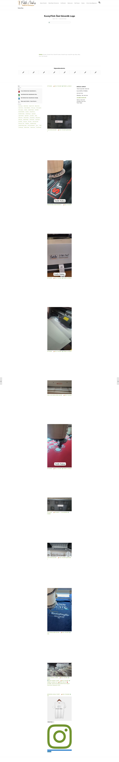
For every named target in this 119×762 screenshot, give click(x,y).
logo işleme (34, 113)
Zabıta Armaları (26, 127)
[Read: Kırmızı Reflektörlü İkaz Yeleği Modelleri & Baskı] (19, 91)
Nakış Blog (20, 8)
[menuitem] (43, 3)
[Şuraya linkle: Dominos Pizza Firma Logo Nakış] (54, 72)
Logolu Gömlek (20, 115)
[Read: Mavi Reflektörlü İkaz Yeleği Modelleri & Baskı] (19, 98)
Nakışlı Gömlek (25, 119)
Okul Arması (37, 119)
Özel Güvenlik (44, 56)
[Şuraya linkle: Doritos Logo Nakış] (34, 72)
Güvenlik (44, 54)
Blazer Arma (37, 105)
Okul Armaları (32, 119)
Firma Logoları (38, 107)
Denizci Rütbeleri (27, 107)
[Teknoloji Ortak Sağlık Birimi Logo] (1, 381)
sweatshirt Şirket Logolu (22, 125)
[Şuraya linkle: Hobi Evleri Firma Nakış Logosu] (44, 72)
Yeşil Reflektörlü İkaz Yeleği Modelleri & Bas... (29, 94)
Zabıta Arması (32, 127)
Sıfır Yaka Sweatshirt (31, 125)
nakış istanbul (32, 117)
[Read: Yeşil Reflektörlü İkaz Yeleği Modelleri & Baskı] (19, 95)
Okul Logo (25, 121)
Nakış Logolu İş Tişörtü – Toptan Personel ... (29, 101)
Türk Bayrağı (20, 127)
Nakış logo (20, 119)
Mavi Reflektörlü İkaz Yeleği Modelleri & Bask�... (29, 97)
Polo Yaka (29, 121)
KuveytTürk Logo (71, 54)
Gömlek (25, 109)
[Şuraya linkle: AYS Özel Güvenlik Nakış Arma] (23, 72)
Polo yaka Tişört (35, 121)
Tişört (37, 125)
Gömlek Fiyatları (31, 109)
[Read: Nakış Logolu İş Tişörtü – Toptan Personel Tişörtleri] (19, 102)
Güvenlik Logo (64, 54)
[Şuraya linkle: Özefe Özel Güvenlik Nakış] (65, 72)
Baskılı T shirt (31, 105)
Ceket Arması (20, 107)
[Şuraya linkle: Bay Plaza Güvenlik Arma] (75, 72)
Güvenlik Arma (50, 54)
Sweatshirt (27, 123)
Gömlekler (36, 109)
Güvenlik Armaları (63, 18)
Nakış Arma (20, 117)
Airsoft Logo (20, 105)
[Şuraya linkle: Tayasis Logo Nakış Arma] (95, 72)
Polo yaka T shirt (21, 123)
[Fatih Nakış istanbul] (27, 3)
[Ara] (99, 3)
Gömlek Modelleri (21, 111)
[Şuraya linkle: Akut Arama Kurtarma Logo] (85, 72)
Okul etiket (20, 121)
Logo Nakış (32, 115)
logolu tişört (27, 115)
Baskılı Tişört (26, 105)
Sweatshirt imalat (33, 123)
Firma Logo (33, 107)
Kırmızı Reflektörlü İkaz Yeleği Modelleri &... (29, 90)
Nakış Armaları (26, 117)
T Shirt (40, 125)
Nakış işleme (38, 117)
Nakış (76, 54)
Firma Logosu (20, 109)
